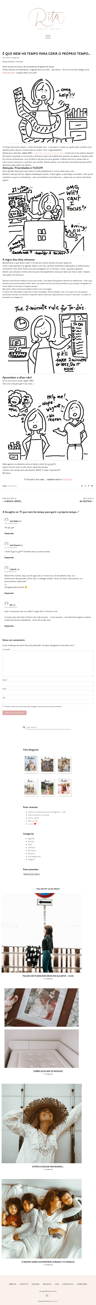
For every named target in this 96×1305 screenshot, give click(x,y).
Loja (57, 1284)
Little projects (12, 486)
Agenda (31, 838)
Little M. (13, 569)
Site (3, 697)
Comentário (6, 649)
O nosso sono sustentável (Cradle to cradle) (48, 1262)
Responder (9, 533)
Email (4, 689)
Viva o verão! (33, 818)
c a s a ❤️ (32, 824)
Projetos (31, 853)
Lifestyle (31, 847)
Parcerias (32, 850)
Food (30, 844)
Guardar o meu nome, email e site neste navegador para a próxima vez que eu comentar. (33, 706)
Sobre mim (82, 1284)
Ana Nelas (14, 521)
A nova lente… (13, 501)
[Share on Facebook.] (85, 486)
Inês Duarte (15, 545)
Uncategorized (15, 58)
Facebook (67, 479)
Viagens (31, 859)
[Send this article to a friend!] (82, 486)
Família (31, 841)
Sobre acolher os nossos (38, 815)
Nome (4, 680)
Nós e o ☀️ (33, 821)
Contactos (68, 1284)
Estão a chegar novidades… (48, 1166)
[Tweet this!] (92, 486)
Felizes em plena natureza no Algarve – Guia (47, 812)
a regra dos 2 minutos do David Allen (48, 153)
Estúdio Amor (54, 1301)
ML (11, 605)
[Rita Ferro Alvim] (48, 30)
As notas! (86, 501)
